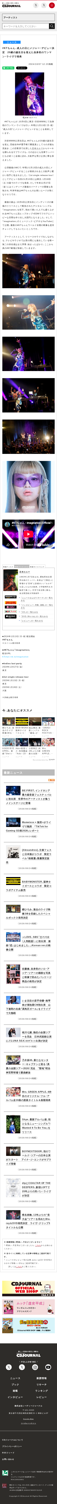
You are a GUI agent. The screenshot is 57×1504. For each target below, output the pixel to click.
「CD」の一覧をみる (29, 612)
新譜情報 (42, 1378)
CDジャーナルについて (12, 1439)
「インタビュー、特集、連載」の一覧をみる (37, 606)
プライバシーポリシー (12, 1446)
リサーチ (42, 1384)
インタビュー (15, 1397)
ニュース (15, 1378)
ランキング (41, 1390)
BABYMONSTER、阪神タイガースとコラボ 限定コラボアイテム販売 (29, 886)
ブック (15, 1384)
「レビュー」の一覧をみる (32, 620)
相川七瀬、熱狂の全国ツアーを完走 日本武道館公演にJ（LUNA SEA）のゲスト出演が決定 (29, 1036)
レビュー (42, 1397)
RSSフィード (8, 1452)
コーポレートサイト (28, 1423)
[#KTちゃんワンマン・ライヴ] (28, 255)
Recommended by (40, 760)
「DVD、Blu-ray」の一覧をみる (34, 616)
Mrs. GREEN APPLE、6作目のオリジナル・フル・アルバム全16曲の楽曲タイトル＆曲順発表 (29, 1096)
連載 (15, 1390)
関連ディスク (8, 567)
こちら (38, 1245)
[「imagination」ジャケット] (28, 462)
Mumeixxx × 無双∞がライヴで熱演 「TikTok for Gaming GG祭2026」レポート (28, 826)
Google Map (28, 1419)
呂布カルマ (37, 148)
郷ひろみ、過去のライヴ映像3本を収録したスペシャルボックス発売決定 (28, 913)
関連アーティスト (22, 567)
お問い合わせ (8, 1459)
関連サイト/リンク (37, 567)
